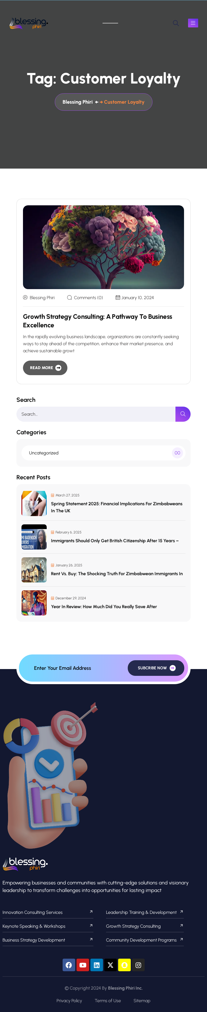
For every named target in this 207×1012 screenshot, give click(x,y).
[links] (29, 23)
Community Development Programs (141, 940)
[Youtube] (82, 965)
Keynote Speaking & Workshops (34, 926)
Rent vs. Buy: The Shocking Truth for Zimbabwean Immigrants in (117, 573)
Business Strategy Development (34, 940)
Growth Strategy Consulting (133, 926)
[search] (175, 23)
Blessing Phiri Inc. (125, 988)
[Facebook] (69, 965)
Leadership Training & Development (141, 912)
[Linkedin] (96, 965)
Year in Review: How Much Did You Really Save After (104, 606)
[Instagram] (138, 965)
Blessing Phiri (42, 297)
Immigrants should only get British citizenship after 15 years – (115, 540)
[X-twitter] (110, 965)
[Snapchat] (124, 965)
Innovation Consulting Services (33, 912)
